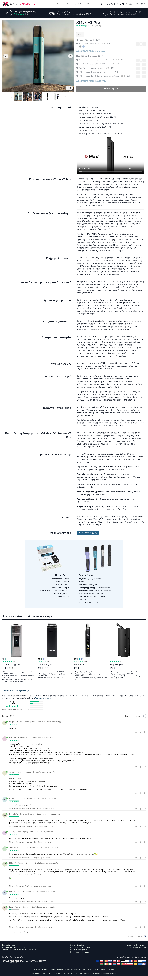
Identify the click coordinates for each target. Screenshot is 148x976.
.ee (123, 961)
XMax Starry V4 (45, 665)
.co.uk (144, 964)
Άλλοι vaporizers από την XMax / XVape (27, 616)
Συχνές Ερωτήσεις (77, 945)
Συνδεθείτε (105, 4)
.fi (127, 961)
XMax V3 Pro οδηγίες (88, 533)
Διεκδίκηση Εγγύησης (135, 945)
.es (135, 964)
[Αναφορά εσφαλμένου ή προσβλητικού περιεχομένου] (145, 732)
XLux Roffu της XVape (12, 665)
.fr (131, 961)
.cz (114, 961)
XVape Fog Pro (116, 665)
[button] (70, 23)
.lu (114, 964)
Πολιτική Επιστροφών (79, 950)
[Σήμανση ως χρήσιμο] (136, 732)
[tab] (74, 690)
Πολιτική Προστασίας (56, 969)
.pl (118, 964)
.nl (144, 961)
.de (135, 961)
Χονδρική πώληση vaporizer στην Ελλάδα (19, 950)
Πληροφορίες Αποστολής (80, 947)
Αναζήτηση (130, 4)
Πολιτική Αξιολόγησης (44, 698)
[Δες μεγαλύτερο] (12, 879)
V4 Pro (80, 34)
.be (106, 961)
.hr (110, 961)
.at (101, 961)
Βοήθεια (117, 4)
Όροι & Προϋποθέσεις (40, 969)
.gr (140, 961)
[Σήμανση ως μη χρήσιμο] (141, 732)
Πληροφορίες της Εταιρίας (81, 952)
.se (140, 964)
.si (131, 964)
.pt (123, 964)
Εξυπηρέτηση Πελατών (136, 947)
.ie (106, 964)
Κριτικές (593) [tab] (8, 716)
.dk (118, 961)
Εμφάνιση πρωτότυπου (45, 808)
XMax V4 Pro (80, 665)
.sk (127, 964)
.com (97, 961)
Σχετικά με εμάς (9, 945)
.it (110, 964)
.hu (101, 964)
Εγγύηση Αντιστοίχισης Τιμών (14, 947)
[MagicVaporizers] (18, 4)
